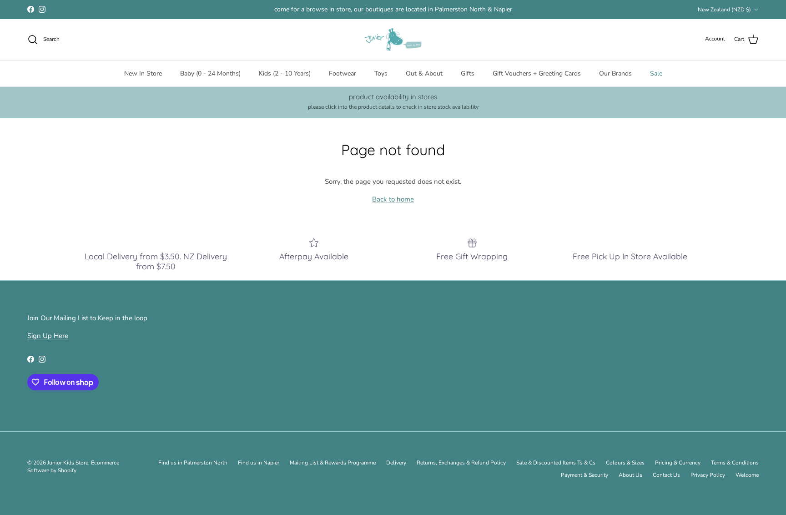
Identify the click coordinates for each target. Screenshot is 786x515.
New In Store (143, 73)
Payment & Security (584, 475)
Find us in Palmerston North (192, 462)
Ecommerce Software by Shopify (73, 466)
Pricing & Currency (677, 462)
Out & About (424, 73)
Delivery (396, 462)
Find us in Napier (258, 462)
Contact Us (666, 475)
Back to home (393, 199)
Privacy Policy (707, 475)
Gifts (467, 73)
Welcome (747, 475)
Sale (656, 73)
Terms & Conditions (735, 462)
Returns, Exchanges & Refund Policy (461, 462)
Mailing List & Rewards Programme (333, 462)
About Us (630, 475)
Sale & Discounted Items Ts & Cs (555, 462)
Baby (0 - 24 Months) (210, 73)
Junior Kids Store (67, 462)
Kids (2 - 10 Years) (285, 73)
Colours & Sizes (625, 462)
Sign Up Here (47, 335)
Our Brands (615, 73)
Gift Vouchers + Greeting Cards (537, 73)
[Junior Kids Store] (393, 39)
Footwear (342, 73)
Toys (381, 73)
